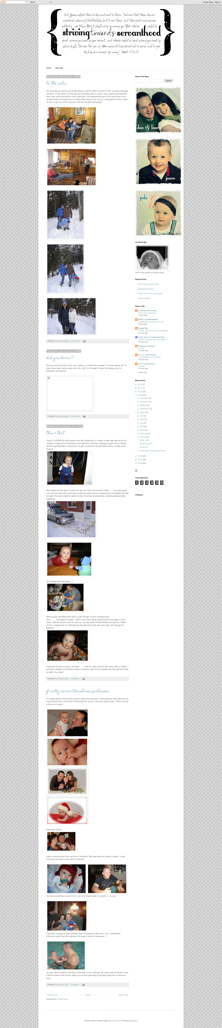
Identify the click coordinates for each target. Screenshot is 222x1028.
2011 (140, 388)
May (142, 423)
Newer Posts (52, 995)
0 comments (75, 341)
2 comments (74, 678)
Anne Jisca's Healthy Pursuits (151, 337)
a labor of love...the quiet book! (149, 294)
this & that (55, 433)
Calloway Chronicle (146, 346)
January (143, 437)
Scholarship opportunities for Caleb (151, 322)
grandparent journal (145, 289)
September (145, 409)
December (144, 398)
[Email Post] (83, 341)
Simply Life (143, 328)
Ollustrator (116, 1021)
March (143, 430)
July (142, 416)
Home (48, 68)
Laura (57, 341)
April (142, 426)
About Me (59, 68)
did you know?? (60, 358)
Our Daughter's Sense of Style (149, 357)
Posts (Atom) (63, 999)
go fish (140, 348)
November (144, 402)
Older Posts (123, 995)
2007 (140, 460)
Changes (141, 366)
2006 (140, 463)
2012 (140, 384)
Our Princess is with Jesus (148, 284)
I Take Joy (142, 372)
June (142, 419)
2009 (140, 395)
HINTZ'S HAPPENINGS (148, 320)
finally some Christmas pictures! (78, 691)
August (143, 412)
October (143, 405)
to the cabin (56, 83)
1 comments (75, 416)
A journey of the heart (147, 311)
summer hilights (143, 298)
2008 (140, 456)
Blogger (134, 1021)
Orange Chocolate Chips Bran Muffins (152, 339)
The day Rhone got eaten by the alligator (153, 330)
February (144, 433)
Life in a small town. (146, 364)
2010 (140, 392)
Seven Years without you (147, 313)
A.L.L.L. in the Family (147, 355)
